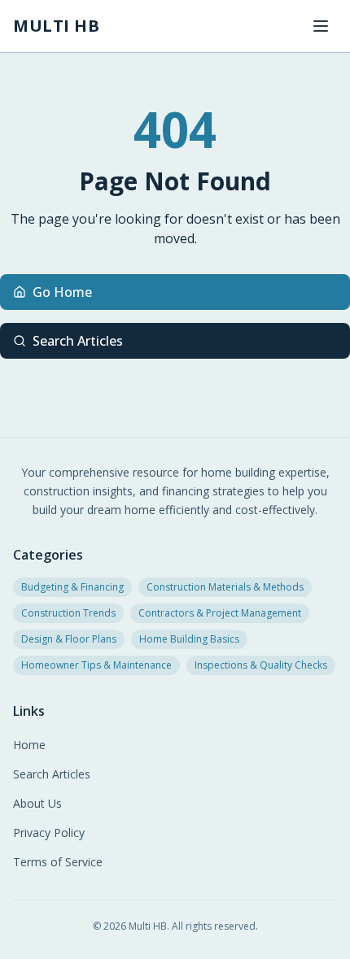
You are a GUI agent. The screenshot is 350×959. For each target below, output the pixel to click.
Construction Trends (68, 613)
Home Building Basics (189, 639)
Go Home (62, 292)
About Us (37, 803)
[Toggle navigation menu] (320, 26)
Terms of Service (58, 862)
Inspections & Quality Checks (261, 665)
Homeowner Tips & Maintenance (96, 665)
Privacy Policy (49, 832)
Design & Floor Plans (68, 639)
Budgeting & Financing (72, 587)
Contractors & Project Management (219, 613)
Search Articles (78, 341)
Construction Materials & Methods (225, 587)
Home (29, 744)
